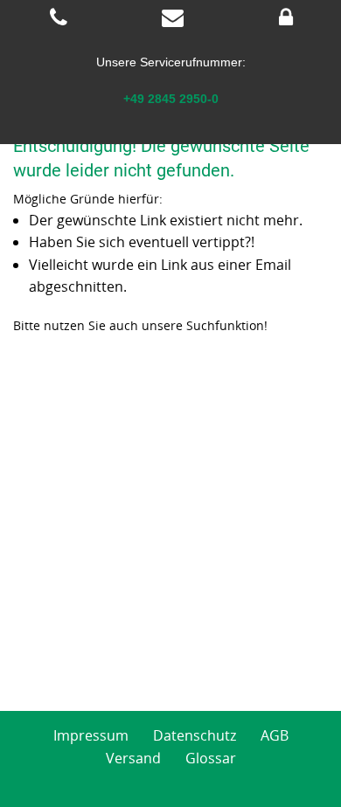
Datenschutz (194, 735)
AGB (275, 735)
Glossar (210, 758)
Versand (133, 758)
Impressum (91, 735)
